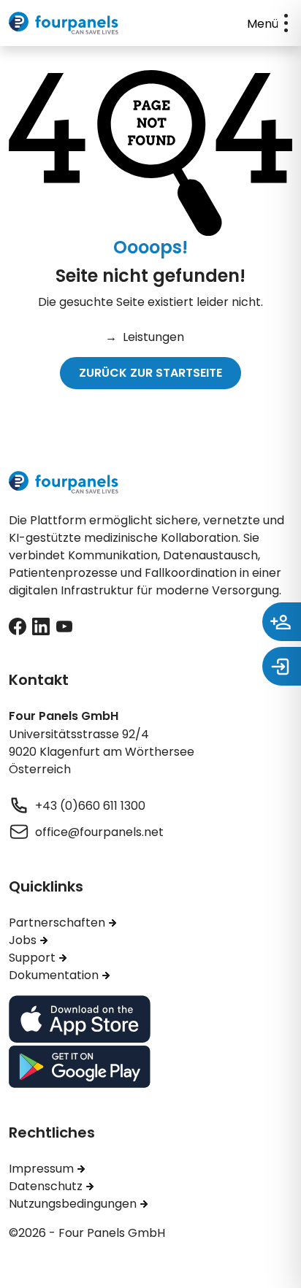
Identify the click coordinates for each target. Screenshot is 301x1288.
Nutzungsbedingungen (73, 1203)
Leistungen (144, 336)
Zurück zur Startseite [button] (150, 372)
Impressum (41, 1168)
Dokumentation (54, 974)
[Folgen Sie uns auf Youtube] (64, 625)
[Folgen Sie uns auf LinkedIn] (41, 625)
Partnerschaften (57, 922)
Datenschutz (46, 1185)
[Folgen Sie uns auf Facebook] (17, 625)
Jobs (23, 939)
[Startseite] (63, 22)
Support (32, 957)
